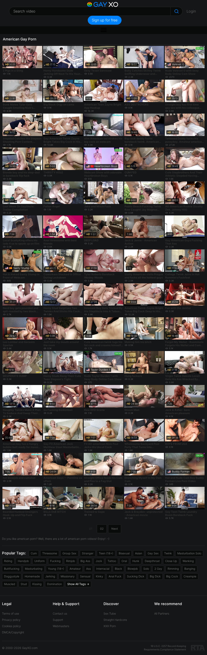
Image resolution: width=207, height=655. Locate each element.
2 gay (158, 568)
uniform (39, 561)
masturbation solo (189, 553)
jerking (50, 576)
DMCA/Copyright (13, 632)
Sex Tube (110, 613)
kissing (37, 584)
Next (114, 528)
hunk (135, 561)
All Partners (161, 613)
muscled (9, 584)
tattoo (112, 561)
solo (146, 568)
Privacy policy (11, 619)
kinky (99, 576)
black (118, 568)
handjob (23, 561)
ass (88, 568)
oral (124, 561)
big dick (155, 576)
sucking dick (135, 576)
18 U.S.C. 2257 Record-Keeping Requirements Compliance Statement (165, 647)
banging (189, 568)
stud (24, 584)
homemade (32, 576)
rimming (173, 568)
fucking (55, 561)
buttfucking (11, 568)
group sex (69, 553)
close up (171, 561)
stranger (87, 553)
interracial (102, 568)
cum (34, 553)
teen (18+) (106, 553)
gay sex (153, 553)
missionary (68, 576)
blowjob (133, 568)
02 (102, 528)
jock (99, 561)
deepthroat (152, 561)
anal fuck (115, 576)
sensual (85, 576)
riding (8, 561)
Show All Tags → (78, 584)
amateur (75, 568)
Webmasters (61, 626)
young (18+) (56, 568)
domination (54, 584)
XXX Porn (110, 626)
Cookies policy (11, 626)
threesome (49, 553)
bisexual (124, 553)
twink (168, 553)
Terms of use (10, 613)
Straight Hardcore (115, 619)
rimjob (70, 561)
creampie (190, 576)
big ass (85, 561)
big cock (172, 576)
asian (138, 553)
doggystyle (11, 576)
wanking (188, 561)
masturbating (33, 568)
